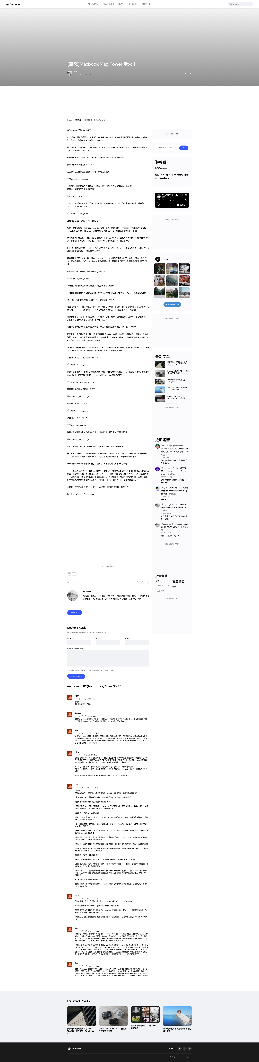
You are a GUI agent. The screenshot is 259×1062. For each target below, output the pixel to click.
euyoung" (163, 168)
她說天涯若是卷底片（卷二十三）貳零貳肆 (177, 381)
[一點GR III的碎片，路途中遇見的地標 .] (184, 292)
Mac (90, 74)
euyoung (78, 785)
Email (98, 638)
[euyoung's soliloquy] (13, 4)
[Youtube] (190, 1049)
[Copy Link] (191, 73)
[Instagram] (185, 1049)
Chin (76, 928)
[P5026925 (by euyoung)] (78, 196)
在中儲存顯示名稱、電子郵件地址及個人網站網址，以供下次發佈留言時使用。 (92, 670)
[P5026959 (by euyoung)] (78, 410)
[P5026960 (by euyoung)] (78, 425)
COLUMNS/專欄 (108, 4)
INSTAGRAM (133, 4)
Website (128, 638)
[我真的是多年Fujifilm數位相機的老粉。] (159, 292)
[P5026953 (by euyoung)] (78, 365)
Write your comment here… (76, 649)
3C (86, 74)
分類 (174, 587)
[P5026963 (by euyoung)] (78, 439)
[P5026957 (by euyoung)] (78, 396)
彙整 (157, 581)
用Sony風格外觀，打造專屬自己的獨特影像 (177, 388)
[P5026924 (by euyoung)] (78, 213)
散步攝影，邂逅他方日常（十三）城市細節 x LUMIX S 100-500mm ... (81, 1031)
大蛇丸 (77, 696)
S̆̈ (163, 488)
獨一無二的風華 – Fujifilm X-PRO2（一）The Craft (174, 471)
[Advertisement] (129, 101)
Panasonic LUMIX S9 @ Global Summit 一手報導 (176, 397)
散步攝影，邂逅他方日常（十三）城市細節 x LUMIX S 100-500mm (177, 364)
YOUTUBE (121, 4)
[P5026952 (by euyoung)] (78, 278)
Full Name (70, 638)
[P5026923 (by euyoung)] (77, 179)
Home (69, 120)
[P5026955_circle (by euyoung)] (80, 382)
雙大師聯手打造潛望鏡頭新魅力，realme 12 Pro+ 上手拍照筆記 (174, 491)
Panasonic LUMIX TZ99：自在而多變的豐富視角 (177, 372)
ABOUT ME (146, 4)
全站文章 (78, 120)
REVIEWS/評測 (93, 4)
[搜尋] (183, 148)
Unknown (78, 713)
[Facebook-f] (180, 1049)
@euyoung (89, 494)
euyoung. (189, 1057)
